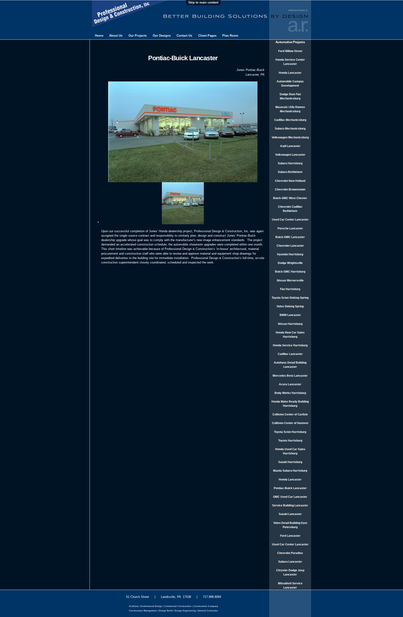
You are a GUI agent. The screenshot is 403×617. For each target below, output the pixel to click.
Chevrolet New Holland (290, 180)
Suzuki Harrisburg (290, 462)
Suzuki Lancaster (290, 514)
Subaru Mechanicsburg (290, 128)
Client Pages (207, 35)
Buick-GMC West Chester (290, 198)
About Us (115, 35)
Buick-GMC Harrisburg (290, 271)
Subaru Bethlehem (290, 172)
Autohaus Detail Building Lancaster (290, 364)
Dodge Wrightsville (290, 263)
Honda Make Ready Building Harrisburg (290, 403)
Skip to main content (203, 2)
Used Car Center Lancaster (290, 219)
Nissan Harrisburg (290, 324)
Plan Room (230, 35)
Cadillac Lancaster (290, 354)
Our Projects (138, 35)
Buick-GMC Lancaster (290, 237)
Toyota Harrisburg (290, 440)
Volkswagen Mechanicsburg (290, 137)
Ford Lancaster (290, 535)
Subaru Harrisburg (290, 163)
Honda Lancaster (290, 72)
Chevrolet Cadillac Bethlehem (290, 209)
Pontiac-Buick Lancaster (290, 488)
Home (99, 35)
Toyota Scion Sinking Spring (290, 297)
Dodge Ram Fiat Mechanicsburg (290, 96)
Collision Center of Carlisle (290, 414)
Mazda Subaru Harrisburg (290, 470)
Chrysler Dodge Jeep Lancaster (290, 572)
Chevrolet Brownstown (290, 189)
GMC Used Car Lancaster (290, 496)
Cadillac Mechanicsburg (290, 120)
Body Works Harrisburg (290, 393)
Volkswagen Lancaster (290, 154)
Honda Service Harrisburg (290, 345)
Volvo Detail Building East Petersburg (290, 525)
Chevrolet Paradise (290, 553)
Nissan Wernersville (290, 280)
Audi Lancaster (290, 146)
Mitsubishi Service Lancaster (290, 585)
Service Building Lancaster (290, 505)
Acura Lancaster (290, 384)
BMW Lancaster (290, 315)
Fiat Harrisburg (290, 289)
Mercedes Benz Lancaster (290, 375)
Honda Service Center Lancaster (290, 62)
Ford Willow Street (290, 51)
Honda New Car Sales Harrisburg (290, 334)
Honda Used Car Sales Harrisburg (290, 451)
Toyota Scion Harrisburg (290, 432)
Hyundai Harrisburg (290, 254)
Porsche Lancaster (290, 228)
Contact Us (184, 35)
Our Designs (162, 35)
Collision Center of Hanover (290, 423)
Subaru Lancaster (290, 561)
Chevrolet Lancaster (290, 245)
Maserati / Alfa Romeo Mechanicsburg (290, 109)
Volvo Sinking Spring (290, 306)
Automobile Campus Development (290, 83)
